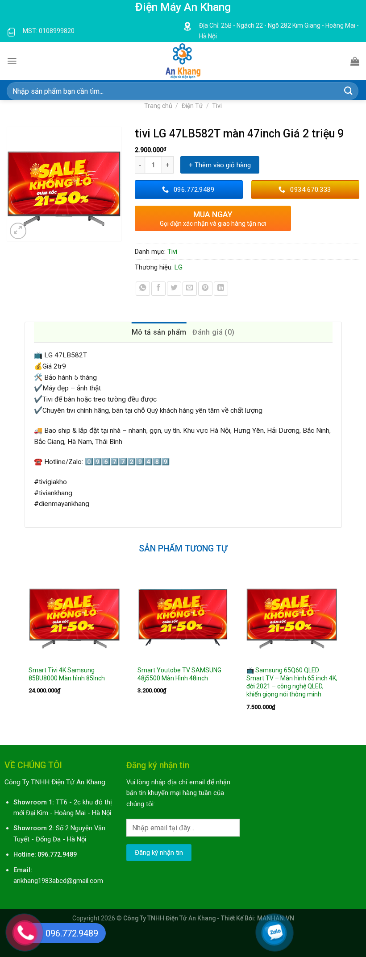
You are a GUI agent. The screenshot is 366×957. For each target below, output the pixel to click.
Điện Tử (192, 105)
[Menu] (12, 61)
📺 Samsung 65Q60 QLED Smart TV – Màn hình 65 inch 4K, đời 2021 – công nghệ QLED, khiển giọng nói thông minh (291, 682)
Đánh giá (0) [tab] (213, 332)
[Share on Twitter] (174, 289)
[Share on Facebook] (158, 289)
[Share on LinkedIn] (221, 289)
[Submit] (349, 91)
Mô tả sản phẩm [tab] (159, 332)
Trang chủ (158, 105)
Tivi (217, 105)
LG (179, 267)
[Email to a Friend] (190, 289)
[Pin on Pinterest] (205, 289)
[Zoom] (18, 231)
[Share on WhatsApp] (143, 289)
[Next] (341, 649)
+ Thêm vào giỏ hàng (220, 165)
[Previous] (25, 649)
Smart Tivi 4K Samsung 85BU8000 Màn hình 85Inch (67, 674)
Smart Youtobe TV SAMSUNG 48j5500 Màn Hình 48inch (179, 674)
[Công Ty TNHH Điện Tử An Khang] (183, 61)
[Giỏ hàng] (354, 61)
